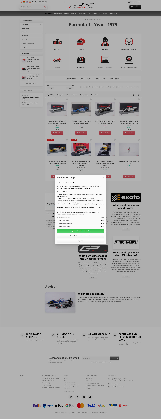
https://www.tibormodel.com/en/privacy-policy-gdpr (71, 214)
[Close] (103, 177)
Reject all (80, 240)
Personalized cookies (65, 223)
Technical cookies (64, 217)
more (102, 217)
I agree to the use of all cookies (80, 231)
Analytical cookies (64, 220)
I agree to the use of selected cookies (80, 236)
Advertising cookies (65, 226)
